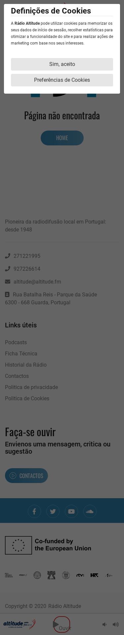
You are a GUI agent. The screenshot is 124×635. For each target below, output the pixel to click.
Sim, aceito (62, 64)
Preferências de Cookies (62, 80)
